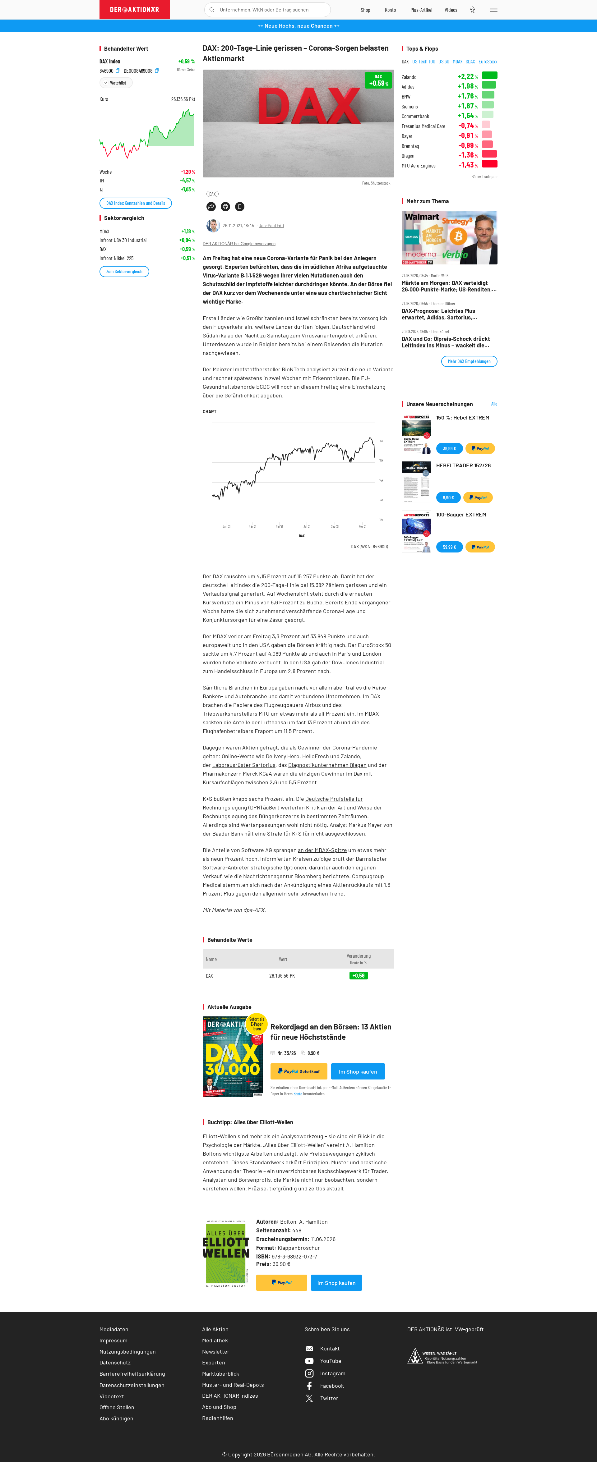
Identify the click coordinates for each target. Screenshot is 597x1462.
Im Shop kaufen (358, 1071)
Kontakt (330, 1348)
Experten (213, 1362)
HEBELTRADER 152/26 (463, 465)
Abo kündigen (116, 1418)
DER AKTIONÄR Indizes (230, 1395)
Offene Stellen (117, 1407)
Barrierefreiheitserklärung (132, 1373)
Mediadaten (114, 1329)
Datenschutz (115, 1362)
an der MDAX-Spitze (322, 849)
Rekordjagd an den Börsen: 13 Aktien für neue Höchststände (331, 1032)
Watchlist (118, 82)
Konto (298, 1093)
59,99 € (449, 547)
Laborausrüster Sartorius (243, 764)
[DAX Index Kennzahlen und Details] (147, 134)
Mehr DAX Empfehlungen (469, 361)
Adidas (408, 86)
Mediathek (215, 1340)
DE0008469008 (139, 69)
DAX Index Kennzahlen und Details (135, 203)
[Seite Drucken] (225, 206)
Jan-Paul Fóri (271, 225)
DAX (212, 194)
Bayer (407, 136)
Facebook (332, 1385)
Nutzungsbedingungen (128, 1351)
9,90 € (448, 497)
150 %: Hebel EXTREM (462, 417)
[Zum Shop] (366, 9)
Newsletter (215, 1351)
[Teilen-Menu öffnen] (211, 206)
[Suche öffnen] (212, 9)
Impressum (113, 1340)
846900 (107, 69)
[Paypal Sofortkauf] (281, 1283)
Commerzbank (415, 116)
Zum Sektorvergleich (124, 271)
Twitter (329, 1398)
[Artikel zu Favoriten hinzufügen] (239, 206)
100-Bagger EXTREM (461, 514)
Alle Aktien (215, 1329)
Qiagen (408, 155)
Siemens (410, 106)
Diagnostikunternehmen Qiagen (327, 764)
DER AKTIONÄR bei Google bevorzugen (239, 243)
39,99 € (449, 448)
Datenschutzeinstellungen (132, 1385)
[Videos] (451, 9)
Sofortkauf (310, 1071)
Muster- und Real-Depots (233, 1384)
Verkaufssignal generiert (233, 593)
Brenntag (410, 146)
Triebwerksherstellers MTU (236, 713)
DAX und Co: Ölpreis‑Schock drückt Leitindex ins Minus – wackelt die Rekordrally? (446, 342)
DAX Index (110, 61)
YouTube (330, 1360)
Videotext (112, 1396)
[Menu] (493, 9)
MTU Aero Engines (419, 165)
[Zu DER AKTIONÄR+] (421, 9)
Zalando (409, 77)
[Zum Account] (390, 9)
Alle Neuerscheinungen (486, 404)
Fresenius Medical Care (423, 126)
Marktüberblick (220, 1373)
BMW (406, 96)
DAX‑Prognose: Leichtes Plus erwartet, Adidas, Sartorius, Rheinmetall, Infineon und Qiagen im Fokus (447, 314)
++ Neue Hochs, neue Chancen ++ (299, 25)
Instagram (332, 1373)
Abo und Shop (219, 1406)
